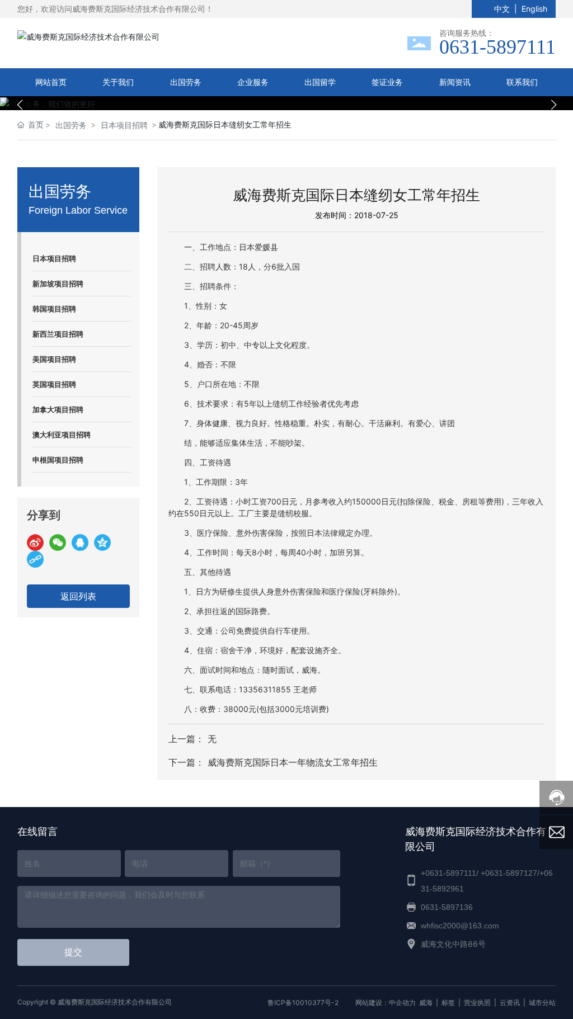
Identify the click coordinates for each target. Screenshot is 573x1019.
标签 (448, 1002)
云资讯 (510, 1002)
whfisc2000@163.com (460, 925)
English (534, 8)
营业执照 (477, 1002)
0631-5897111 (497, 47)
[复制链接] (35, 559)
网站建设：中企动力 (385, 1002)
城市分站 (542, 1002)
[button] (281, 98)
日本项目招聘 (124, 125)
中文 (502, 8)
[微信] (57, 542)
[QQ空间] (102, 542)
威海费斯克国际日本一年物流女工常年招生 (293, 762)
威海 (426, 1002)
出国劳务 (71, 125)
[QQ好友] (80, 542)
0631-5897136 (447, 907)
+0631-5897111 (448, 873)
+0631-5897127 (509, 873)
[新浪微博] (35, 542)
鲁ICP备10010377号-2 (303, 1002)
